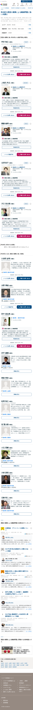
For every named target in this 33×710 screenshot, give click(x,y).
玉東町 (25, 663)
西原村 (10, 667)
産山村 (2, 667)
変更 (30, 24)
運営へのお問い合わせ (9, 691)
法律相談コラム (7, 685)
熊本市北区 (10, 460)
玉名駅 (5, 367)
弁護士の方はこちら (26, 1)
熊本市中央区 (11, 272)
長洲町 (6, 665)
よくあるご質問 (7, 689)
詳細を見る (16, 371)
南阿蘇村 (15, 667)
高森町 (6, 667)
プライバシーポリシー (25, 685)
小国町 (26, 665)
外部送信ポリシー (24, 687)
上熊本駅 (5, 301)
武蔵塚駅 (5, 462)
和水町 (14, 46)
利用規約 (21, 683)
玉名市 (9, 366)
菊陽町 (18, 665)
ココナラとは (6, 687)
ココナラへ (4, 1)
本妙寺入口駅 (6, 487)
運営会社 (5, 700)
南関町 (2, 665)
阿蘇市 (18, 663)
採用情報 (5, 702)
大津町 (14, 665)
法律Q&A (5, 683)
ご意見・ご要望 (23, 680)
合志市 (21, 663)
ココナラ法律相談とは (9, 680)
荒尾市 (9, 414)
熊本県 (5, 272)
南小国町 (22, 665)
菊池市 (14, 663)
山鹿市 (9, 391)
